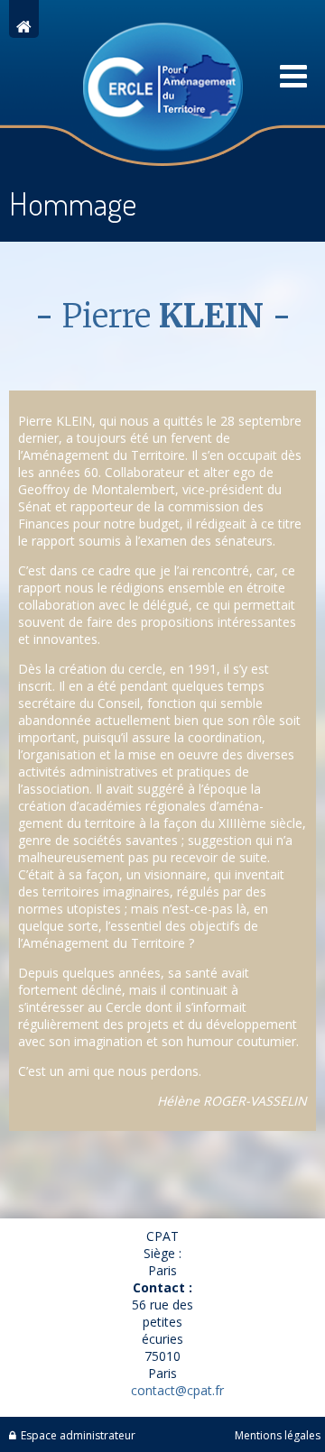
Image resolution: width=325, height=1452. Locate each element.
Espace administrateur (78, 1435)
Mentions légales (277, 1435)
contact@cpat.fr (177, 1390)
